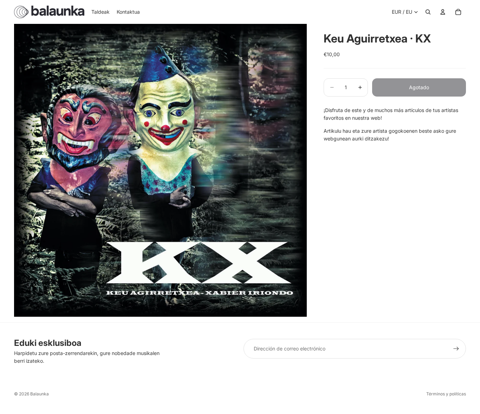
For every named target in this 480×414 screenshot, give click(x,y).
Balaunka (39, 393)
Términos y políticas (446, 393)
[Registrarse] (456, 348)
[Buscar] (428, 12)
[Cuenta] (442, 12)
